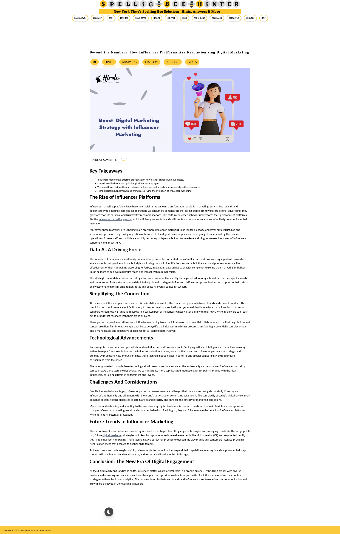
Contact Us (234, 18)
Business (124, 18)
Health (157, 18)
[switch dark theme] (108, 511)
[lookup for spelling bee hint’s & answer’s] (95, 61)
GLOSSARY (97, 18)
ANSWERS (129, 62)
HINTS (109, 62)
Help (264, 18)
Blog (184, 18)
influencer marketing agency (115, 219)
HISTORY (151, 62)
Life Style (171, 18)
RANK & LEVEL (80, 18)
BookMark (217, 18)
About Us (250, 18)
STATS (192, 62)
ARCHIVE (172, 62)
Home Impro (140, 18)
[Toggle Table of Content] (122, 161)
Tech (111, 18)
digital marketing (112, 435)
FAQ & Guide (199, 18)
